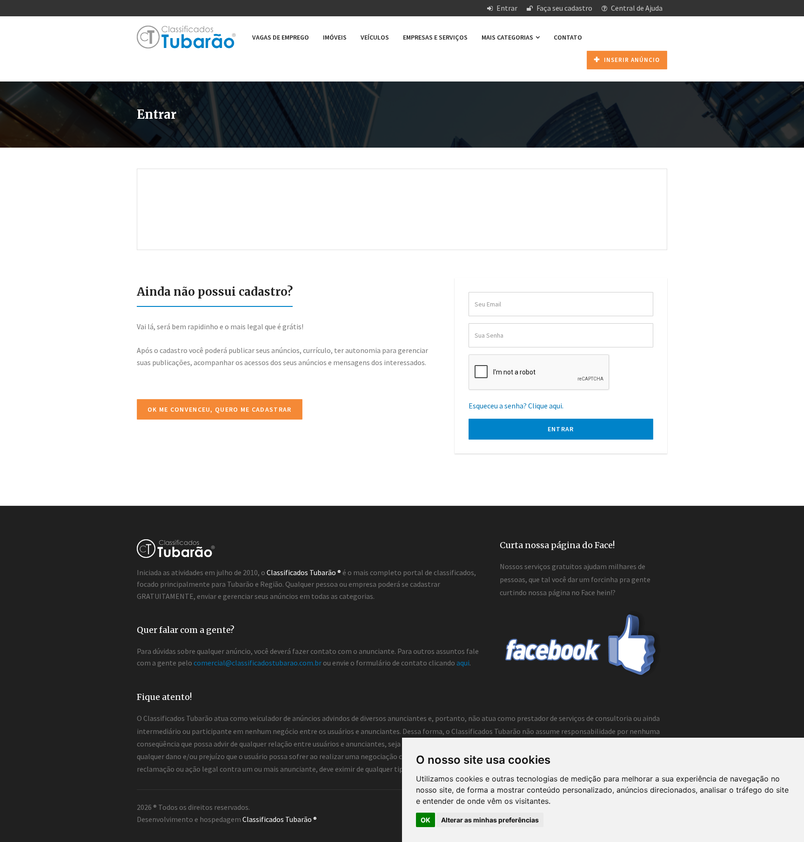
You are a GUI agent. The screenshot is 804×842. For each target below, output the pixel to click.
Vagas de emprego (280, 37)
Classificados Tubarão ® (279, 819)
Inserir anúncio (631, 60)
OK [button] (425, 820)
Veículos (375, 37)
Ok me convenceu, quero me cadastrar (219, 409)
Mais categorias (508, 37)
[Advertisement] (402, 199)
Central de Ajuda (636, 8)
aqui (462, 662)
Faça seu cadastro (563, 8)
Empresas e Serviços (435, 37)
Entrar (506, 8)
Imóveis (335, 37)
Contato (568, 37)
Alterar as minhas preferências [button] (490, 820)
